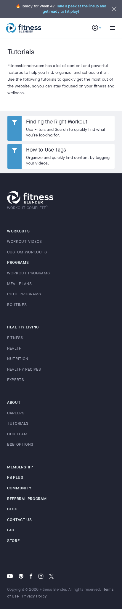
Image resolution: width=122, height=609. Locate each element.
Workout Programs (28, 273)
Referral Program (26, 498)
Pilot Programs (24, 294)
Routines (17, 304)
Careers (16, 413)
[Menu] (110, 28)
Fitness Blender (23, 28)
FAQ (11, 530)
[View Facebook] (31, 577)
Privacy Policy (34, 596)
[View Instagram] (41, 577)
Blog (12, 509)
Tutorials (18, 423)
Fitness (15, 337)
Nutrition (17, 358)
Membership (20, 467)
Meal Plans (19, 283)
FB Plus (15, 477)
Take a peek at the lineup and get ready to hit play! (74, 9)
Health (14, 348)
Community (19, 488)
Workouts (18, 231)
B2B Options (20, 444)
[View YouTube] (11, 577)
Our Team (17, 434)
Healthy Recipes (24, 369)
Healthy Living (23, 327)
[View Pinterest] (21, 577)
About (13, 402)
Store (13, 540)
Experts (15, 379)
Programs (18, 262)
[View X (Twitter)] (51, 577)
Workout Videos (24, 241)
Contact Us (19, 519)
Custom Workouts (27, 252)
